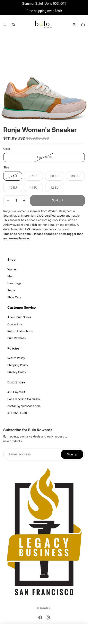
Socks (11, 290)
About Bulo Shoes (19, 317)
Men (10, 276)
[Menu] (4, 24)
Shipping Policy (17, 365)
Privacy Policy (16, 372)
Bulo (48, 608)
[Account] (74, 24)
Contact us (14, 324)
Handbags (14, 283)
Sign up (72, 454)
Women (12, 269)
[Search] (13, 24)
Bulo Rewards (16, 338)
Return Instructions (20, 331)
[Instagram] (47, 617)
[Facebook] (40, 617)
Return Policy (16, 358)
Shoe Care (14, 297)
